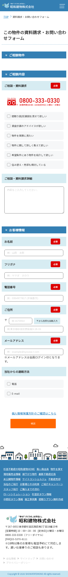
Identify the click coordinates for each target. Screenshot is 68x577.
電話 (14, 384)
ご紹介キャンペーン (52, 484)
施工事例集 (31, 499)
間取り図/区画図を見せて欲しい (29, 116)
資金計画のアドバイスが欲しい (29, 126)
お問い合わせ (46, 558)
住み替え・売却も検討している (29, 164)
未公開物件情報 (12, 479)
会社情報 (11, 558)
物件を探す (57, 469)
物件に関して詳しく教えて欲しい (30, 145)
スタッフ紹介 (10, 489)
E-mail (16, 393)
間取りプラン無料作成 (51, 499)
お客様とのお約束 (29, 484)
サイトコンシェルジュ (34, 479)
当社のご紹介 (10, 484)
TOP (6, 17)
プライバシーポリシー (18, 562)
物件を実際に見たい (23, 135)
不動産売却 (54, 479)
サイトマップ (27, 558)
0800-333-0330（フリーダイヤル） (25, 535)
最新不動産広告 (47, 474)
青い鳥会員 (43, 469)
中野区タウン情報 (13, 499)
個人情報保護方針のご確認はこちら (34, 413)
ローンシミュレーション (16, 494)
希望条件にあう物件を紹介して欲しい (32, 155)
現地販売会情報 (12, 474)
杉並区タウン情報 (41, 494)
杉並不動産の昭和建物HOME (19, 469)
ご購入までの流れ (29, 489)
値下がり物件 (29, 474)
